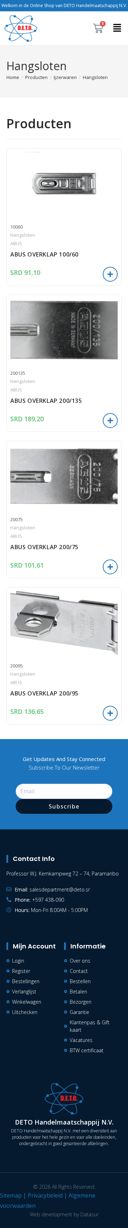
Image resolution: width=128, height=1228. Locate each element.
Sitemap (11, 1195)
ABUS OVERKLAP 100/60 (44, 254)
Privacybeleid (45, 1195)
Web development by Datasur (64, 1214)
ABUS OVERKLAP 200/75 (44, 547)
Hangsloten (95, 77)
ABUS (16, 243)
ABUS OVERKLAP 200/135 (46, 401)
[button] (117, 28)
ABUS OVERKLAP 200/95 (44, 693)
